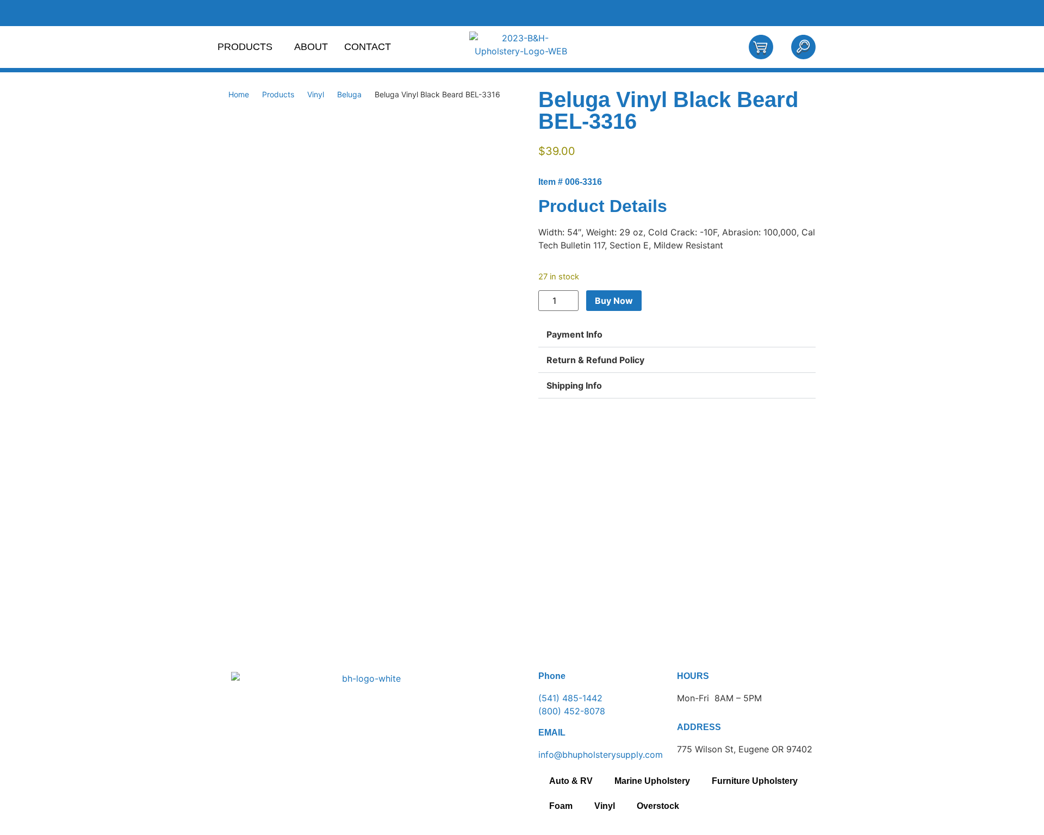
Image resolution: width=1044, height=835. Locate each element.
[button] (677, 334)
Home (238, 94)
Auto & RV (571, 781)
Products (244, 46)
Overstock (658, 806)
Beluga (349, 94)
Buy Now (614, 300)
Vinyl (315, 94)
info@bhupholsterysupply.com (600, 754)
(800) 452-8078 (571, 711)
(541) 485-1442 (570, 698)
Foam (561, 806)
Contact (367, 46)
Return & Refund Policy (595, 359)
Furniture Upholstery (755, 781)
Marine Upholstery (652, 781)
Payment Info (574, 334)
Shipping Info (574, 385)
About (311, 46)
